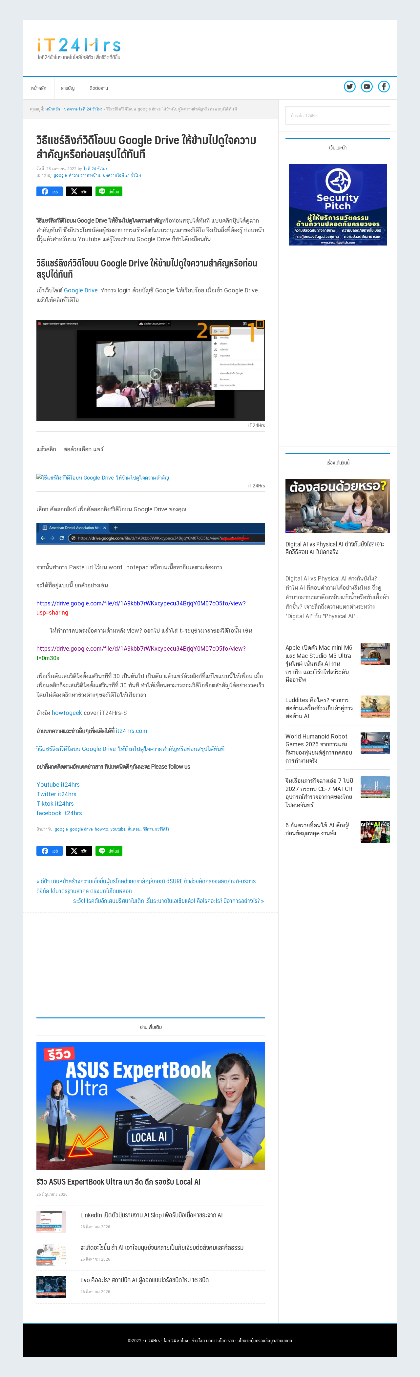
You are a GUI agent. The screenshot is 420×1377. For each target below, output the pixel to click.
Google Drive (81, 290)
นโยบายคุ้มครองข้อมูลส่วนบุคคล (265, 1340)
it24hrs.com (131, 730)
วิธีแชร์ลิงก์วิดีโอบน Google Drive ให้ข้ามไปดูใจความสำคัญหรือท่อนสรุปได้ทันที (130, 748)
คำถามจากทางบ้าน (84, 175)
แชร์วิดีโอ (162, 829)
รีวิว (231, 1340)
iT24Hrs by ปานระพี (79, 48)
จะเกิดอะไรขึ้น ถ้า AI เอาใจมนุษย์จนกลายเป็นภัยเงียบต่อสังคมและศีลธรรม (161, 1247)
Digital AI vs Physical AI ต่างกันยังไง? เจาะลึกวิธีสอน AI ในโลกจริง (334, 547)
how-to (101, 829)
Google (60, 175)
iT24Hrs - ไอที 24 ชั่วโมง (166, 1340)
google (61, 829)
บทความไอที (216, 1340)
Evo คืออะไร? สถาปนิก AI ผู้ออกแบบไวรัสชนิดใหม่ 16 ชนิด (144, 1279)
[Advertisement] (264, 48)
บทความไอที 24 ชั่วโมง (122, 175)
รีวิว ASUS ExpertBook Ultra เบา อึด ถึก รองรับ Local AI (118, 1181)
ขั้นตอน (134, 829)
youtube (118, 829)
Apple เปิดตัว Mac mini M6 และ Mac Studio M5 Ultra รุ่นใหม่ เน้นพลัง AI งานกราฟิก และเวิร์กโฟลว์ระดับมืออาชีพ (318, 663)
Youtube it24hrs (58, 784)
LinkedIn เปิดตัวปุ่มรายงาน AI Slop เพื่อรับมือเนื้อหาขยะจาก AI (151, 1214)
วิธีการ (148, 829)
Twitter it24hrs (56, 794)
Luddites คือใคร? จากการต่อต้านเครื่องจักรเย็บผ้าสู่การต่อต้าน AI (319, 708)
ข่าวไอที (198, 1340)
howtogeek (67, 712)
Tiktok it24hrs (55, 803)
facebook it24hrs (59, 813)
